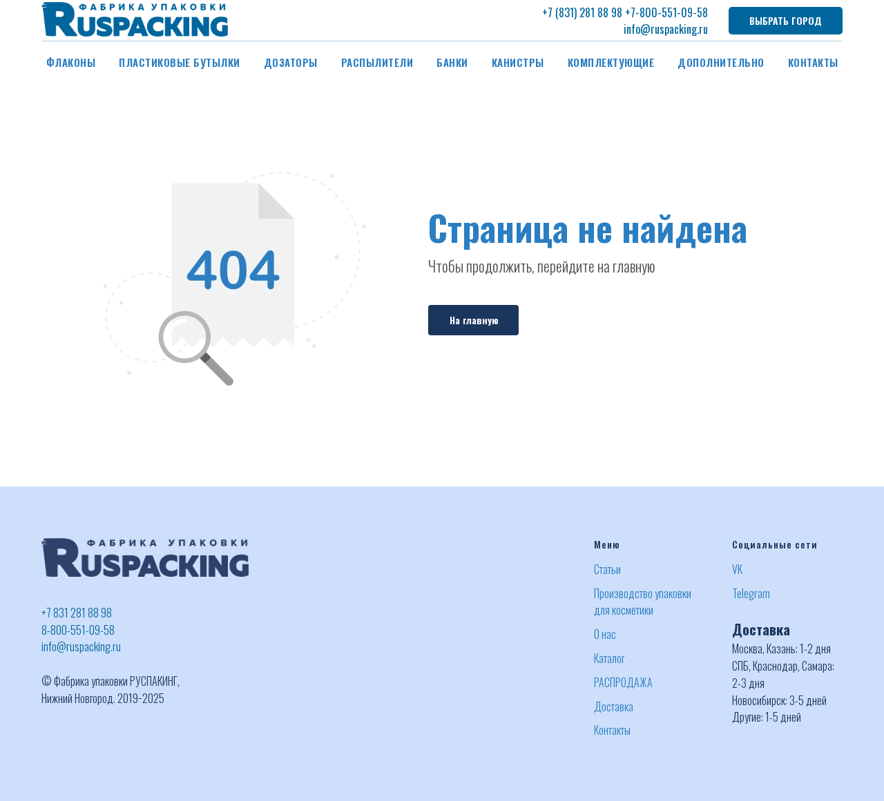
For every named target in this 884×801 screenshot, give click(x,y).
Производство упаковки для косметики (642, 602)
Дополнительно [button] (721, 62)
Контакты (813, 62)
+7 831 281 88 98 (76, 612)
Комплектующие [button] (611, 62)
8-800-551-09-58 (78, 630)
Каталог (609, 658)
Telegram (751, 593)
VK (737, 569)
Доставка (613, 706)
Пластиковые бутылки (179, 62)
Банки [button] (452, 62)
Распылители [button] (377, 62)
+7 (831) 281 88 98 (582, 12)
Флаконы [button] (71, 62)
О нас (605, 634)
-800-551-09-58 (671, 12)
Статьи (607, 569)
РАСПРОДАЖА (623, 682)
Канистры (518, 62)
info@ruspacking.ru (666, 29)
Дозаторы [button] (291, 62)
